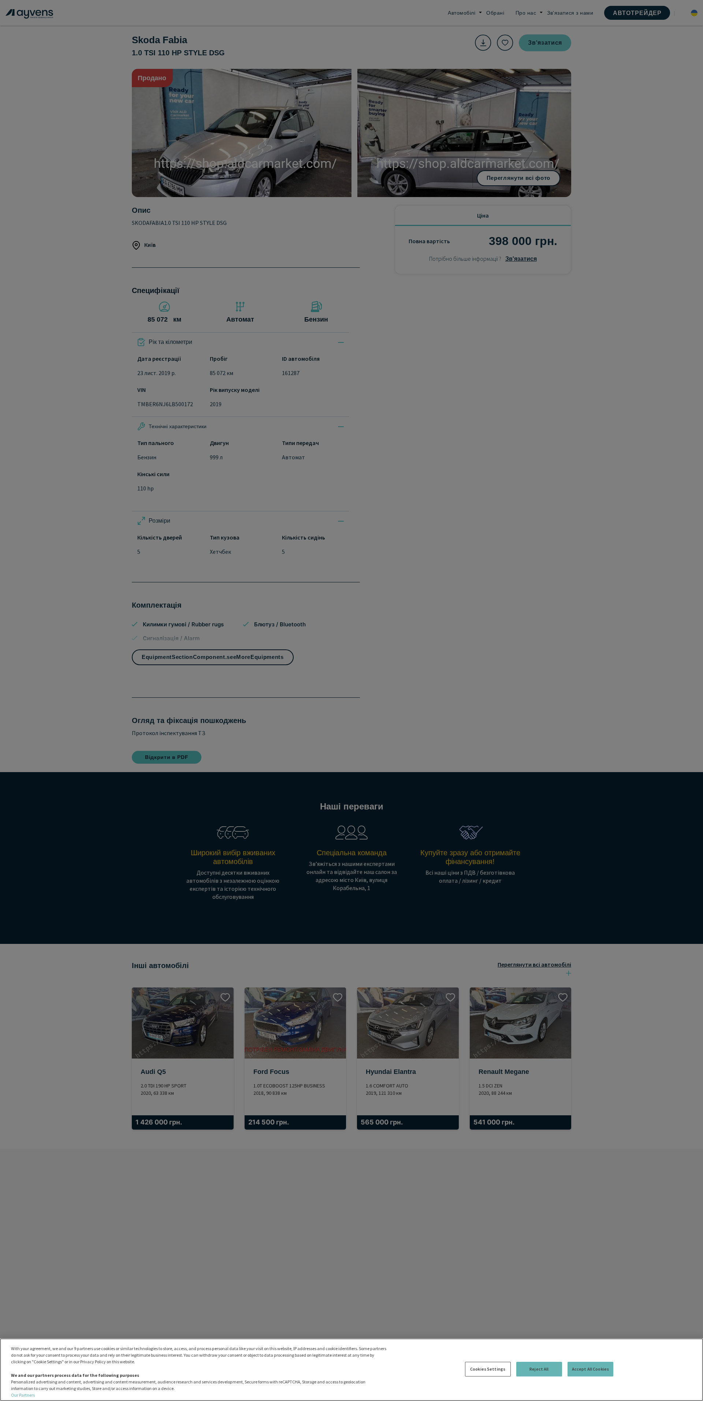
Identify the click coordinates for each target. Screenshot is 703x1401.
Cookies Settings (487, 1369)
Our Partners (23, 1395)
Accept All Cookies (590, 1369)
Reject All (538, 1369)
